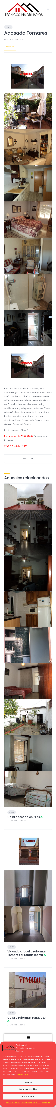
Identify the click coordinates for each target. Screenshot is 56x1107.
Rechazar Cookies (28, 1089)
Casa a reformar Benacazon (27, 1018)
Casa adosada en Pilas (23, 817)
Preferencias (28, 1096)
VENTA (8, 27)
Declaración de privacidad (31, 1102)
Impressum (46, 1102)
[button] (28, 1038)
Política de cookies (13, 1102)
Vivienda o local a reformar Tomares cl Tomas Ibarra (26, 953)
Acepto (28, 1082)
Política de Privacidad (24, 1074)
